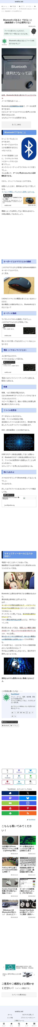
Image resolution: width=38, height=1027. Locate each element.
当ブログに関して (28, 1014)
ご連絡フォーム (19, 1020)
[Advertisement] (19, 237)
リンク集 (10, 1017)
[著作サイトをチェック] (12, 712)
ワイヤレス (15, 725)
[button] (30, 782)
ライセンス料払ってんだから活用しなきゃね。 (19, 192)
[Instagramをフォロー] (26, 712)
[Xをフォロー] (15, 712)
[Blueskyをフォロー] (21, 712)
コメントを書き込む (19, 994)
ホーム (10, 1014)
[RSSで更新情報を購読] (15, 716)
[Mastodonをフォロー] (18, 712)
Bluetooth (6, 725)
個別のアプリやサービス (10, 722)
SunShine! (15, 694)
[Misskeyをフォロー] (23, 712)
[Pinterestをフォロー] (32, 712)
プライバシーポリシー (28, 1017)
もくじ (14, 124)
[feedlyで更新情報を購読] (12, 716)
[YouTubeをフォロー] (29, 712)
